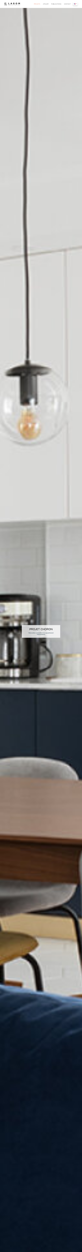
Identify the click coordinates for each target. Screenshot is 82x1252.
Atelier (46, 4)
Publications (56, 4)
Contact (67, 4)
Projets (37, 4)
